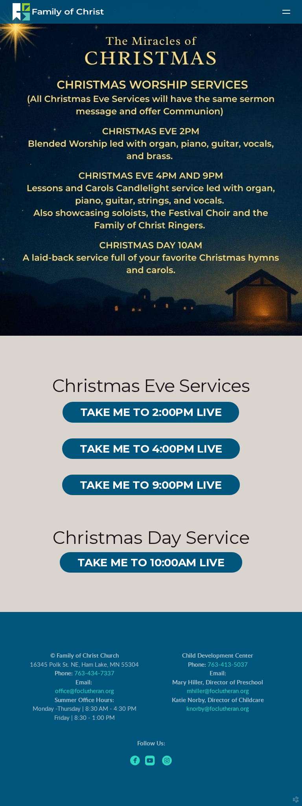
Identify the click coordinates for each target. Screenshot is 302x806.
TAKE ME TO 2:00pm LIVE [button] (151, 412)
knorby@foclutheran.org (217, 709)
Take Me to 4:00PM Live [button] (151, 448)
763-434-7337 (94, 674)
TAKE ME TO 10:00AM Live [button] (151, 562)
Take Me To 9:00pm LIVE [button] (151, 485)
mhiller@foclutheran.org (218, 691)
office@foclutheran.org (84, 691)
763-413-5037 (228, 665)
